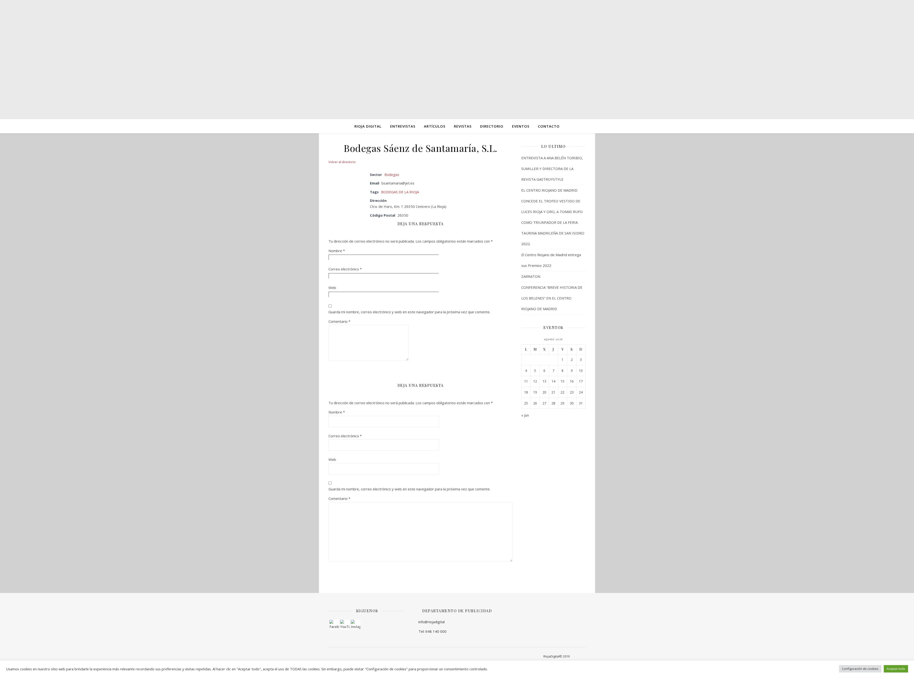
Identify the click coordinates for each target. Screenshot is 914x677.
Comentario (339, 321)
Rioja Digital (368, 126)
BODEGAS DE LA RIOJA (400, 191)
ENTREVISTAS (402, 126)
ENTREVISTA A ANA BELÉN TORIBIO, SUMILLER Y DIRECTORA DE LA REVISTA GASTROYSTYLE (552, 168)
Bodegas (391, 174)
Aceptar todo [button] (896, 669)
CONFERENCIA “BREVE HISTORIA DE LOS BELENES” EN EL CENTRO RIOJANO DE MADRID (551, 298)
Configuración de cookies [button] (860, 669)
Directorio (491, 126)
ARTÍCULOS (434, 126)
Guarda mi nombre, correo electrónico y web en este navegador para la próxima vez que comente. (409, 311)
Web (332, 287)
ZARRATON (530, 276)
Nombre (336, 250)
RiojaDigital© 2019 (556, 656)
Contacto (549, 126)
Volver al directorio (342, 162)
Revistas (463, 126)
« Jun (525, 415)
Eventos (520, 126)
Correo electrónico (345, 269)
